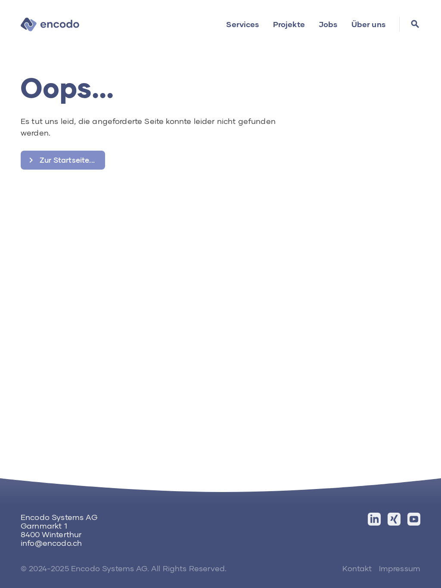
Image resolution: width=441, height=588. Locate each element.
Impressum (399, 568)
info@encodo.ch (51, 543)
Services (242, 24)
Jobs (328, 24)
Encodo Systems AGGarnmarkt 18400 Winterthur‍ (59, 525)
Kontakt (357, 568)
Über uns (368, 24)
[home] (50, 24)
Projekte (289, 24)
